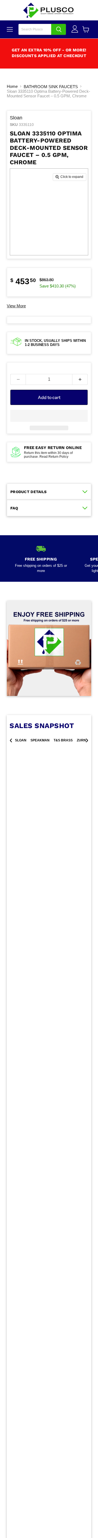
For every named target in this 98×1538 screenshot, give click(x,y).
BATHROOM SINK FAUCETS (51, 86)
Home (12, 86)
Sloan (16, 117)
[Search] (58, 29)
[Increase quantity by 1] (80, 379)
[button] (49, 416)
